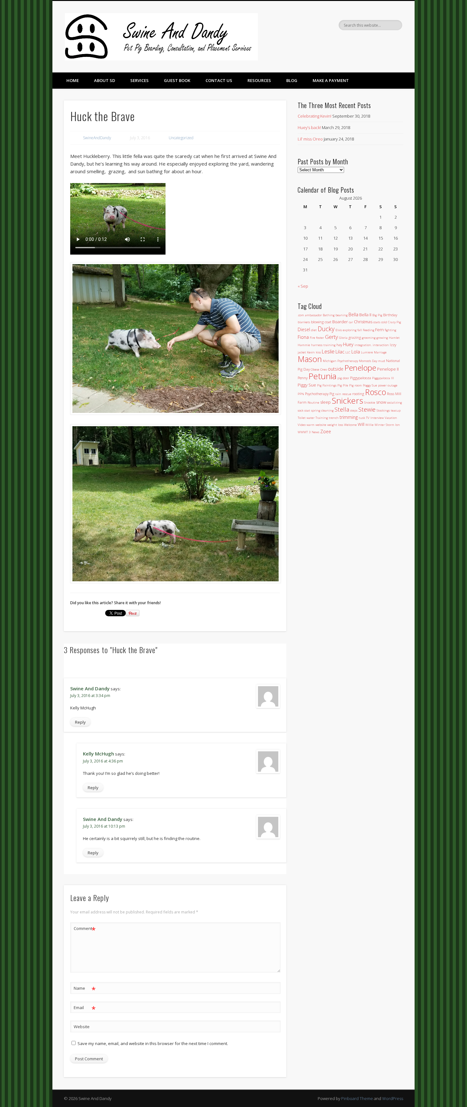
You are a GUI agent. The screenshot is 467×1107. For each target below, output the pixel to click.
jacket (302, 352)
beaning (341, 315)
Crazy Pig (394, 322)
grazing (355, 337)
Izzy (393, 344)
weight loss (335, 425)
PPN (301, 394)
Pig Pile (342, 385)
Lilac (339, 351)
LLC (347, 352)
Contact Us (219, 80)
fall (359, 330)
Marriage (380, 352)
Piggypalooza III (383, 378)
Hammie (304, 345)
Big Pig (377, 315)
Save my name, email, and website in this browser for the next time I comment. (153, 1043)
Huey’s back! (309, 127)
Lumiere (367, 352)
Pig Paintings (326, 385)
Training (321, 418)
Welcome (350, 425)
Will (361, 424)
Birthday (390, 314)
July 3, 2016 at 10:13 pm (104, 826)
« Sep (303, 286)
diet (314, 330)
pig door (343, 378)
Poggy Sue (370, 385)
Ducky (326, 329)
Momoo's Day (368, 361)
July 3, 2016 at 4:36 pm (103, 761)
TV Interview (375, 418)
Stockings (383, 410)
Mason (310, 358)
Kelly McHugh (98, 753)
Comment (85, 929)
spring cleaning (322, 410)
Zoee (325, 431)
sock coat (304, 410)
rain (338, 394)
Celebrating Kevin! (314, 116)
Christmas (363, 322)
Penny (303, 377)
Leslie (328, 351)
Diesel (304, 329)
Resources (259, 80)
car (351, 322)
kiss (318, 352)
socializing (394, 402)
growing (382, 338)
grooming (369, 338)
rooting (358, 393)
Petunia (322, 376)
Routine (313, 402)
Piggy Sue (307, 385)
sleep (325, 402)
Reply (80, 722)
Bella (353, 314)
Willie (369, 425)
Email (85, 1008)
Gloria (343, 338)
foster (320, 338)
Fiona (303, 337)
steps (353, 410)
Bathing (329, 315)
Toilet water (306, 418)
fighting (390, 330)
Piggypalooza (360, 377)
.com (301, 315)
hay (339, 344)
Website (82, 1026)
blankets (304, 322)
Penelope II (388, 369)
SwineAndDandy (97, 137)
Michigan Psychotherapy (340, 361)
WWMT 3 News (308, 432)
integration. (363, 345)
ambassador (313, 315)
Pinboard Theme (357, 1098)
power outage (387, 385)
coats (376, 322)
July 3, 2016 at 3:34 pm (90, 695)
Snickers (347, 400)
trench (334, 418)
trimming (349, 417)
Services (139, 80)
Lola (355, 352)
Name (85, 989)
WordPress (392, 1098)
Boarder (340, 322)
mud (381, 361)
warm (311, 425)
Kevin (311, 352)
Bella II (365, 315)
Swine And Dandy (90, 688)
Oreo (323, 369)
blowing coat (321, 321)
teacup (396, 410)
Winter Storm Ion (387, 425)
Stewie (367, 409)
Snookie (369, 402)
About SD (104, 80)
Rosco (375, 391)
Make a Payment (331, 80)
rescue (346, 394)
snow (381, 402)
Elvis (338, 330)
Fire (312, 338)
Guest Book (177, 80)
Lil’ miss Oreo (310, 139)
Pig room (355, 385)
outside (335, 369)
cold (384, 322)
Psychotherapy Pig (319, 393)
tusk (362, 418)
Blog (291, 80)
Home (72, 80)
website (320, 425)
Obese (315, 369)
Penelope (360, 367)
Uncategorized (181, 137)
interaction (381, 345)
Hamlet (394, 338)
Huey (348, 344)
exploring (349, 330)
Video (302, 425)
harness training (323, 345)
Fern (379, 329)
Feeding (368, 330)
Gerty (331, 336)
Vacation (391, 418)
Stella (342, 409)
